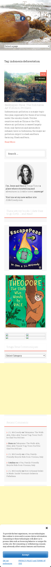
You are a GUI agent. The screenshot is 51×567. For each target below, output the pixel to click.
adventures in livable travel (20, 191)
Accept (25, 554)
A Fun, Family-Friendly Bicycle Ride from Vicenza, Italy (25, 455)
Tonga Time (33, 185)
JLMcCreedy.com (14, 200)
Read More (10, 142)
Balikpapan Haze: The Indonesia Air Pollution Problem (24, 106)
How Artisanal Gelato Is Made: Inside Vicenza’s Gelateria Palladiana (25, 473)
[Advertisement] (25, 389)
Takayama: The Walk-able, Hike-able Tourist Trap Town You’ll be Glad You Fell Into (25, 435)
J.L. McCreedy (40, 78)
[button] (46, 528)
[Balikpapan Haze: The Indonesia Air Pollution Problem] (25, 85)
